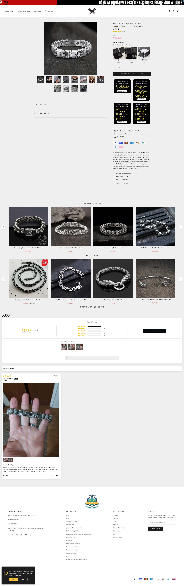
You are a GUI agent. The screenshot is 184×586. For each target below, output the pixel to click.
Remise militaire (71, 537)
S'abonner (155, 528)
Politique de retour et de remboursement (78, 534)
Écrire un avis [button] (154, 331)
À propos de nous (71, 521)
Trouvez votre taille (72, 550)
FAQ (67, 515)
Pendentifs (116, 518)
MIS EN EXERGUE (23, 11)
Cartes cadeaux (117, 531)
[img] (7, 376)
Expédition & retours (43, 113)
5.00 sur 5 (35, 330)
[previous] (3, 227)
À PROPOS (49, 11)
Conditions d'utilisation (73, 544)
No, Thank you (128, 45)
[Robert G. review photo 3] (10, 460)
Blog (67, 518)
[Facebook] (122, 183)
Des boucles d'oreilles (119, 528)
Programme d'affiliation (73, 547)
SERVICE (37, 11)
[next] (181, 227)
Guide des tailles (41, 104)
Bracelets (115, 525)
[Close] (34, 568)
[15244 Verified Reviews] (92, 509)
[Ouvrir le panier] (178, 11)
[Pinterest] (127, 183)
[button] (117, 32)
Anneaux (115, 515)
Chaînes (115, 521)
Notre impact (70, 525)
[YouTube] (26, 535)
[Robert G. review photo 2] (5, 460)
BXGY (114, 534)
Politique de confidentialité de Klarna (77, 559)
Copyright (69, 540)
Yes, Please (117, 45)
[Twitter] (124, 183)
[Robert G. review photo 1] (31, 419)
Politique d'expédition (72, 531)
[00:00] (70, 48)
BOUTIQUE (9, 11)
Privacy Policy (18, 575)
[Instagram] (17, 535)
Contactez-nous (71, 553)
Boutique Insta (117, 537)
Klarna (68, 556)
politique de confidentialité (74, 528)
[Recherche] (174, 11)
